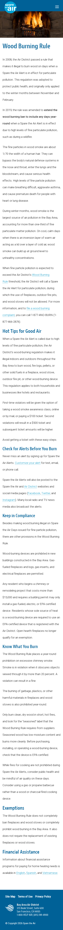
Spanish (31, 873)
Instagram (9, 500)
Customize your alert (27, 462)
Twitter (45, 493)
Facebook (34, 493)
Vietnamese (50, 873)
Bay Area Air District (28, 905)
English (20, 873)
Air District (30, 486)
